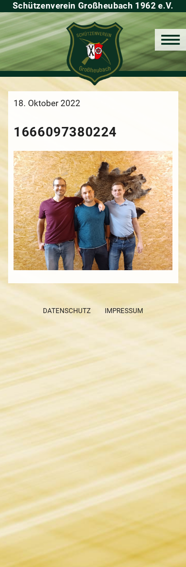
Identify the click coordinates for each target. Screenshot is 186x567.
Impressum (124, 311)
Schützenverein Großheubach (93, 53)
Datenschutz (67, 311)
